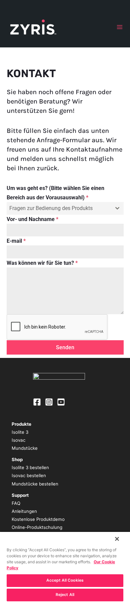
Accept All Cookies (65, 580)
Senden (65, 347)
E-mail (16, 241)
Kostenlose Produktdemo (38, 519)
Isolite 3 (20, 432)
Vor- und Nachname (32, 219)
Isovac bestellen (29, 475)
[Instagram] (49, 402)
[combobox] (65, 208)
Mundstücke (25, 448)
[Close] (117, 539)
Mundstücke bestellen (35, 483)
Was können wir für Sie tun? (42, 263)
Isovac (18, 440)
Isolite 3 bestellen (30, 467)
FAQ (16, 503)
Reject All (65, 594)
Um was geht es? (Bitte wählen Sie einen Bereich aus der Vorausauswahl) (55, 192)
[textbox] (59, 208)
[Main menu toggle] (120, 27)
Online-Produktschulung (37, 527)
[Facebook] (37, 402)
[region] (65, 567)
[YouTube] (61, 402)
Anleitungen (24, 511)
